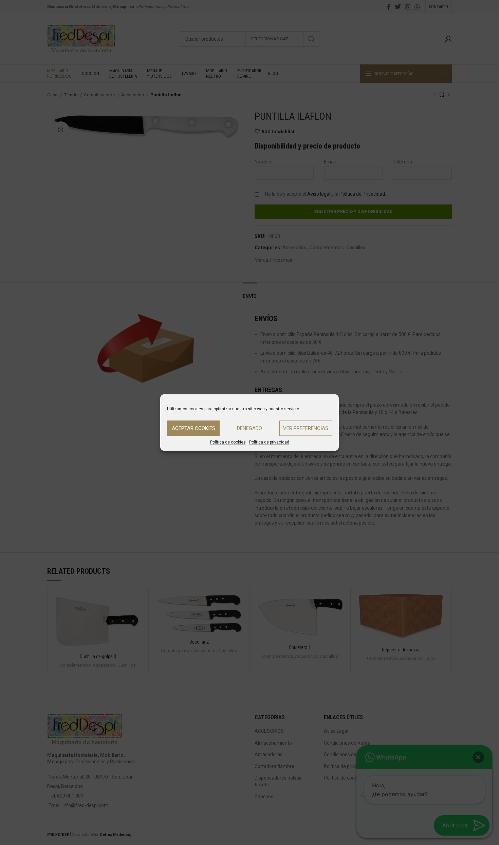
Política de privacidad (269, 442)
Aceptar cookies (193, 428)
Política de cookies (228, 442)
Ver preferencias (305, 428)
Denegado (249, 428)
